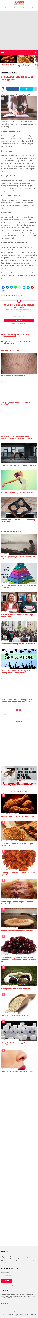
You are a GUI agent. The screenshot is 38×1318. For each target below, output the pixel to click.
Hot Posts (23, 9)
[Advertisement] (19, 31)
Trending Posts (32, 9)
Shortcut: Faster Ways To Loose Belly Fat (17, 492)
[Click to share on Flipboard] (19, 287)
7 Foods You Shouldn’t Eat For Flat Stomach (8, 65)
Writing (20, 295)
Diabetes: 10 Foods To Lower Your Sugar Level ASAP (24, 65)
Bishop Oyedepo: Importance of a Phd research (16, 404)
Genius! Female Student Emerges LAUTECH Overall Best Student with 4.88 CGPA (18, 701)
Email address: (5, 1272)
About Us (10, 1314)
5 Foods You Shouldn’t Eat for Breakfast (17, 931)
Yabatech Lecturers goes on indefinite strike (18, 643)
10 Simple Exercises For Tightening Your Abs (18, 465)
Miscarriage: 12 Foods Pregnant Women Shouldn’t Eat (17, 903)
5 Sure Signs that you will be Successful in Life (18, 558)
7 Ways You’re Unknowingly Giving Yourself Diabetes (18, 1044)
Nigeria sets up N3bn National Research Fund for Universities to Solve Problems (17, 437)
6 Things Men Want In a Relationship (15, 988)
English (4, 295)
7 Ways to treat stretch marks (13, 376)
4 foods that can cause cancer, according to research (18, 521)
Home (4, 1314)
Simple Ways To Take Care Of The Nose (17, 1072)
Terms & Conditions (30, 1314)
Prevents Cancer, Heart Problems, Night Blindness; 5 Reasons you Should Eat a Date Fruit (18, 960)
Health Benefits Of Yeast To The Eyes (15, 1016)
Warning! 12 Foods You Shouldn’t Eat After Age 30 (18, 874)
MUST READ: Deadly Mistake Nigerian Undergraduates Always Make (15, 672)
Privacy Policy (19, 1314)
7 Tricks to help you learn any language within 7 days (17, 616)
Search (35, 52)
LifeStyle (13, 73)
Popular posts (14, 9)
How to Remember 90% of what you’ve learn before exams (18, 587)
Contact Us (19, 1316)
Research (12, 295)
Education (5, 73)
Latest (5, 9)
